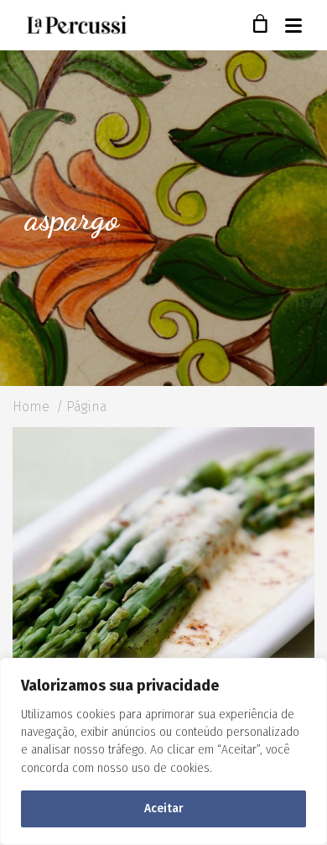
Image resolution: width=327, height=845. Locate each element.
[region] (163, 751)
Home (31, 407)
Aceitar (164, 808)
